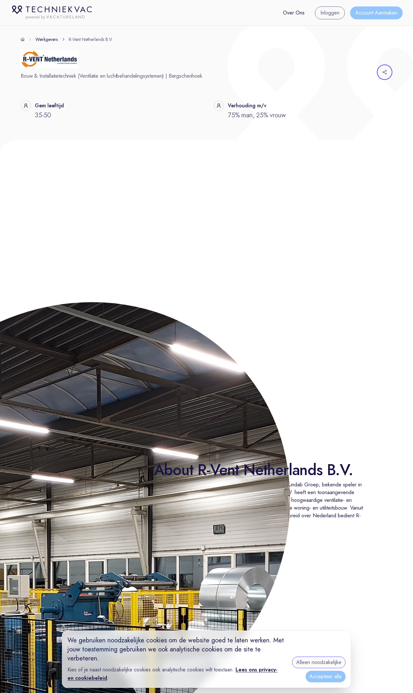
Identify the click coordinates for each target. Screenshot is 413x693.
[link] (91, 39)
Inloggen (329, 12)
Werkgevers (46, 39)
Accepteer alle (325, 676)
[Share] (384, 72)
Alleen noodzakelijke (318, 662)
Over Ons (294, 12)
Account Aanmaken (376, 12)
